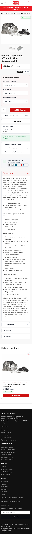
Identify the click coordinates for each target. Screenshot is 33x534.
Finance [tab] (8, 336)
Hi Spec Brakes (14, 13)
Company (4, 430)
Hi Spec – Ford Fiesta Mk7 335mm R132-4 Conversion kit (15, 385)
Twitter (3, 484)
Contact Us (5, 435)
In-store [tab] (8, 330)
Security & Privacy (7, 457)
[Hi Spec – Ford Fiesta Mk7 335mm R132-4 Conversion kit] (15, 367)
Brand (7, 13)
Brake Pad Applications (10, 97)
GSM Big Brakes (6, 472)
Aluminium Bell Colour (10, 81)
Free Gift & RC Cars (7, 460)
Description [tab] (9, 173)
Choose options (16, 395)
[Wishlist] (28, 354)
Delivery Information (8, 450)
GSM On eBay (5, 474)
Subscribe (15, 517)
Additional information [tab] (16, 324)
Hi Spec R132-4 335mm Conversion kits (15, 383)
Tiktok (3, 494)
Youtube (4, 491)
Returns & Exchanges (8, 452)
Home (2, 13)
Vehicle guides (6, 437)
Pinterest (4, 489)
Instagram (4, 486)
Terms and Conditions (8, 440)
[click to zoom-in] (15, 29)
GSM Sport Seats (7, 469)
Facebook (4, 481)
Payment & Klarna (7, 447)
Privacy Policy (6, 432)
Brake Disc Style (8, 89)
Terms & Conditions (7, 455)
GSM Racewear (6, 467)
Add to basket (19, 110)
